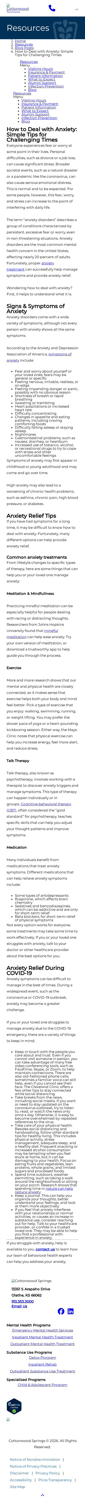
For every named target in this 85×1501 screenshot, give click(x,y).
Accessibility (21, 1480)
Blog (32, 90)
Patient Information (45, 76)
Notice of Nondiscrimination (35, 1459)
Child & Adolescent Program (42, 1385)
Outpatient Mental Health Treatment (42, 1344)
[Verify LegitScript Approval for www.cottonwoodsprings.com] (42, 1406)
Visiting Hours (40, 69)
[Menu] (76, 9)
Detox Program (42, 1357)
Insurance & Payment (46, 72)
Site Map (17, 1487)
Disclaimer (19, 1473)
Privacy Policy (47, 1473)
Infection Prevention (46, 86)
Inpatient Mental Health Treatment (42, 1337)
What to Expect (41, 79)
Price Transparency (55, 1480)
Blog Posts (24, 48)
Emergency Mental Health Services (42, 1330)
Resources (24, 44)
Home (20, 41)
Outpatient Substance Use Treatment (42, 1371)
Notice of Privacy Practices (33, 1466)
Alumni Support (42, 83)
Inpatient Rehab (42, 1364)
